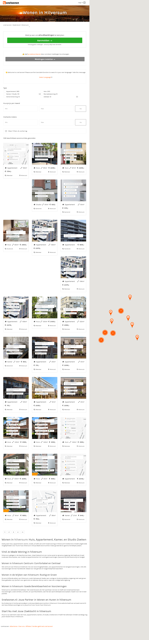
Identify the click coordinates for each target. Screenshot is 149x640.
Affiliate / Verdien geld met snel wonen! (39, 626)
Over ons (21, 626)
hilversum (20, 539)
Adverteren (14, 626)
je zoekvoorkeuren (34, 54)
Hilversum (25, 25)
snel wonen (5, 626)
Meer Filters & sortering (17, 131)
